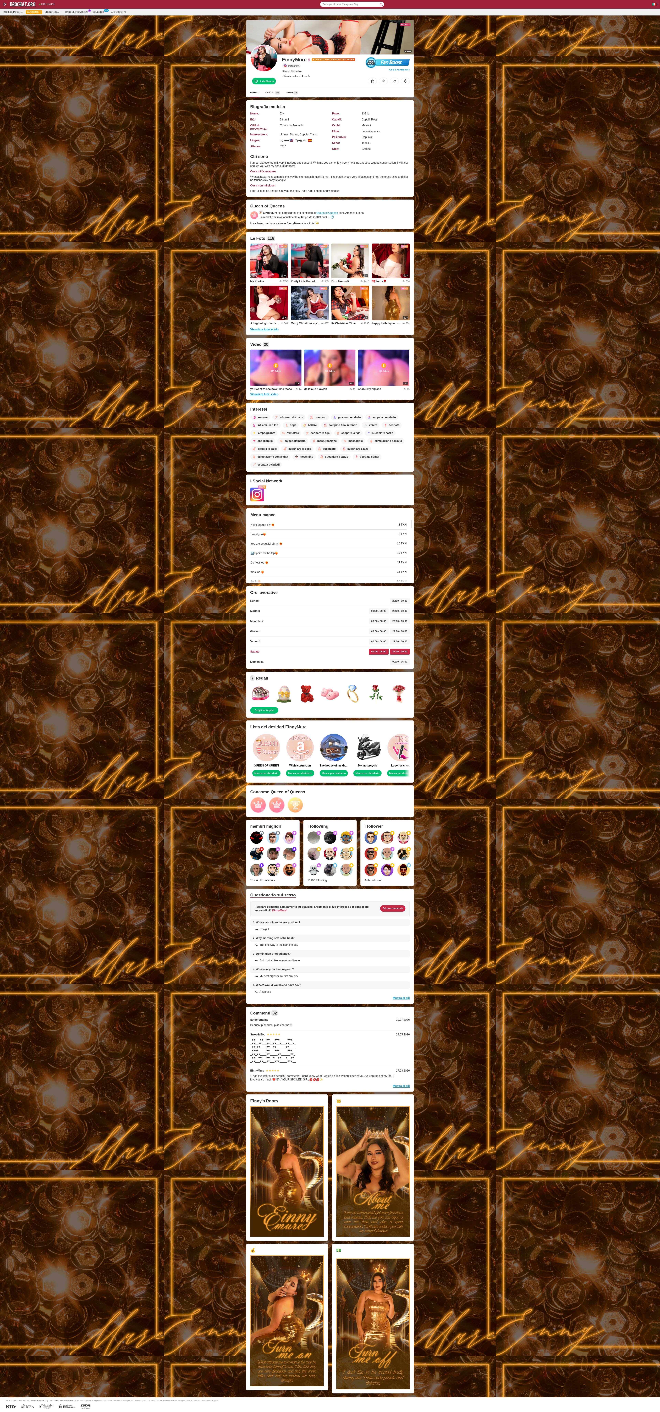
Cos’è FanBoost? (399, 69)
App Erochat (118, 12)
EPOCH (58, 1400)
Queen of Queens (327, 212)
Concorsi (98, 12)
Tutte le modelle (13, 12)
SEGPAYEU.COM (71, 1400)
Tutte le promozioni (76, 12)
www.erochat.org (40, 1400)
